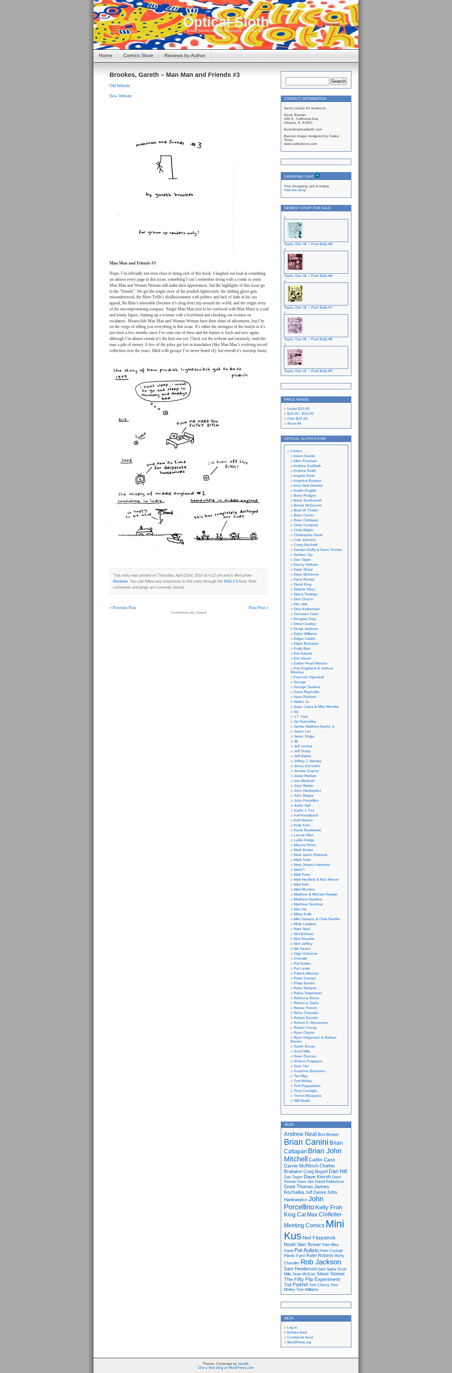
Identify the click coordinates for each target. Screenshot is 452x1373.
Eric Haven (302, 658)
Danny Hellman (306, 564)
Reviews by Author (185, 55)
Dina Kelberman (307, 609)
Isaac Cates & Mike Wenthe (316, 707)
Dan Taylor (302, 559)
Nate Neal (302, 929)
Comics (296, 451)
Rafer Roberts (305, 988)
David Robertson (329, 1181)
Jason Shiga (304, 736)
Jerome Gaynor (306, 771)
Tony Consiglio (305, 1091)
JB (296, 741)
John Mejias (303, 795)
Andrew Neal (300, 1134)
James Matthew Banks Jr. (314, 726)
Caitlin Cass (322, 1159)
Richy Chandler (306, 1013)
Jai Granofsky (305, 721)
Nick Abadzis (304, 939)
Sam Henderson (300, 1268)
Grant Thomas (298, 1186)
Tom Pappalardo (307, 1086)
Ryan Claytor (304, 1032)
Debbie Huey (304, 589)
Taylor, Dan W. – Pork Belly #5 (308, 371)
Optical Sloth (226, 22)
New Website (120, 95)
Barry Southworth (308, 500)
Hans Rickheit (305, 697)
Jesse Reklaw (305, 776)
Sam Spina (327, 1269)
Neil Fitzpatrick (319, 1237)
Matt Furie (302, 874)
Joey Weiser (304, 786)
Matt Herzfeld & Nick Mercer (316, 879)
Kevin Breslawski (307, 830)
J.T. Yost (301, 716)
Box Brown (328, 1134)
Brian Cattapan (306, 520)
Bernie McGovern (308, 505)
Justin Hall (302, 805)
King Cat (295, 1214)
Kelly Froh (302, 825)
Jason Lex (302, 731)
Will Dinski (302, 1100)
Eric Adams (303, 653)
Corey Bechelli (305, 545)
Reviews (120, 581)
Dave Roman (304, 579)
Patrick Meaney (306, 973)
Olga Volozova (305, 953)
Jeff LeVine (303, 746)
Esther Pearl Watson (310, 663)
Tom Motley (303, 1081)
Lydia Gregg (304, 840)
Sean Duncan (305, 1056)
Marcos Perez (305, 845)
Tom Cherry (319, 1285)
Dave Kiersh (317, 1176)
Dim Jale (301, 604)
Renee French (305, 1008)
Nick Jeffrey (303, 944)
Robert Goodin (306, 1018)
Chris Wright (303, 530)
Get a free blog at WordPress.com (226, 1367)
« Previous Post (122, 607)
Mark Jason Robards (310, 855)
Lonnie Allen (304, 835)
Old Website (119, 85)
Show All (294, 423)
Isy (296, 711)
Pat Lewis (302, 968)
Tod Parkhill (296, 1284)
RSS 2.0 (231, 581)
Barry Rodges (305, 495)
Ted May (301, 1076)
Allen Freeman (305, 461)
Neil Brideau (304, 934)
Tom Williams (307, 1289)
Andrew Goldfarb (307, 466)
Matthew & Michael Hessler (316, 894)
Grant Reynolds (306, 692)
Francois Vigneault (309, 677)
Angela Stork (304, 476)
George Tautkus (307, 687)
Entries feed (297, 1332)
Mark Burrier (303, 850)
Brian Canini (304, 515)
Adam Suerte (304, 456)
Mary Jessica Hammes (312, 865)
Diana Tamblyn (306, 594)
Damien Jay (303, 555)
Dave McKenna (306, 574)
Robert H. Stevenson (311, 1023)
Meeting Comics (304, 1225)
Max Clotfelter (324, 1214)
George (300, 682)
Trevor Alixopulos (307, 1096)
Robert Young (305, 1027)
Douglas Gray (305, 619)
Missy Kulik (302, 914)
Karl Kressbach (306, 815)
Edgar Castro (304, 638)
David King (302, 584)
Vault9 (243, 1364)
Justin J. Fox (304, 810)
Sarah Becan (304, 1046)
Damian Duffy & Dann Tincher (318, 550)
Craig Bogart (315, 1171)
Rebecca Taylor (306, 1003)
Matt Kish (301, 884)
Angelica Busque (307, 480)
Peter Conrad (305, 978)
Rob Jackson (321, 1262)
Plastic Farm (294, 1255)
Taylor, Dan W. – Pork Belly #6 (308, 339)
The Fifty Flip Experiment (312, 1279)
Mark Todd (302, 860)
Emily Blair (302, 648)
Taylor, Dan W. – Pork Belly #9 (308, 244)
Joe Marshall (304, 781)
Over (297, 418)
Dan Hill (338, 1171)
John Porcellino (306, 800)
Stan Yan (301, 1066)
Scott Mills (302, 1051)
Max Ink (300, 909)
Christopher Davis (308, 535)
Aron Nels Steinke (308, 485)
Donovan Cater (306, 614)
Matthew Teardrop (308, 904)
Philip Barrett (304, 983)
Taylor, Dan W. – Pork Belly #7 (308, 307)
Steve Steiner (331, 1273)
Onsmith (300, 958)
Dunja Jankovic (306, 629)
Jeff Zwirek (302, 756)
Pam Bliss (330, 1245)
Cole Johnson (305, 540)
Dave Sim (305, 1181)
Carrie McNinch (301, 1165)
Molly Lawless (305, 924)
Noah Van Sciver (302, 1244)
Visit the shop (295, 190)
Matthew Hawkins (308, 899)
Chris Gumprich (306, 525)
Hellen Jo (301, 702)
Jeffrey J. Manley (307, 761)
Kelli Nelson (303, 820)
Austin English (305, 490)
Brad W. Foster (306, 510)
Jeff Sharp (302, 751)
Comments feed (300, 1337)
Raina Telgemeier (308, 993)
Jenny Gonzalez (307, 766)
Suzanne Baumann (310, 1071)
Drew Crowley (305, 624)
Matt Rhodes (304, 889)
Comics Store (138, 55)
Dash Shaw (303, 569)
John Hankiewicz (307, 790)
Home (105, 55)
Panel (288, 1251)
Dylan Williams (305, 634)
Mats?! (299, 869)
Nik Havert (302, 948)
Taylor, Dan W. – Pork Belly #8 (308, 276)
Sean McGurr (304, 1274)
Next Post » (258, 607)
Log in (292, 1327)
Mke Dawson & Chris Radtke (317, 919)
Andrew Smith (304, 471)
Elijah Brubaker (306, 643)
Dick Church (303, 599)
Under (298, 409)
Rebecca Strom (306, 998)
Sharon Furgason (308, 1061)
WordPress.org (299, 1342)
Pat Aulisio (302, 963)
